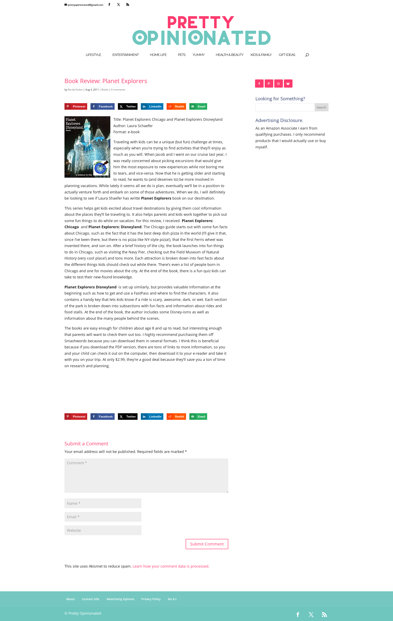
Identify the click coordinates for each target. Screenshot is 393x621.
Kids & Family (261, 55)
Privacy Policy (151, 599)
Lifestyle (93, 55)
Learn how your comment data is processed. (171, 566)
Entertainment (125, 55)
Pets (181, 55)
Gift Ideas (287, 55)
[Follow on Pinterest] (269, 83)
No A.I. (172, 599)
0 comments (118, 89)
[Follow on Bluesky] (288, 83)
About (70, 599)
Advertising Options (120, 599)
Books (105, 89)
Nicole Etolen (75, 89)
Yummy (198, 55)
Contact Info (90, 599)
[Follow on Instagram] (279, 83)
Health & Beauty (229, 55)
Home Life (158, 55)
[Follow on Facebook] (259, 83)
